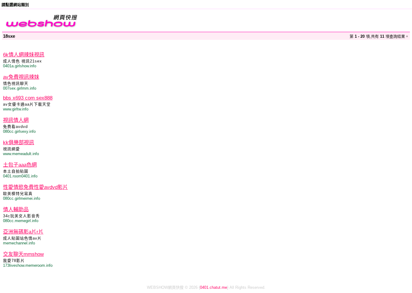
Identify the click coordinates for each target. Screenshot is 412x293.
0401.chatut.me (213, 287)
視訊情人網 (16, 120)
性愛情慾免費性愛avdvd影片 (35, 187)
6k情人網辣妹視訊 (23, 55)
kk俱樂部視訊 (18, 142)
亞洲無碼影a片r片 (23, 232)
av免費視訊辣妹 (21, 77)
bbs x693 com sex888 (27, 98)
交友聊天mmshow (23, 254)
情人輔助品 (16, 209)
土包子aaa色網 (20, 165)
